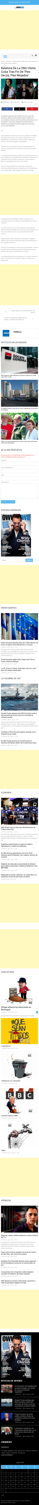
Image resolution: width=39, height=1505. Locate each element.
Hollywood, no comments (11, 1081)
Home (3, 61)
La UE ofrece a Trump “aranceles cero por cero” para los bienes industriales (18, 669)
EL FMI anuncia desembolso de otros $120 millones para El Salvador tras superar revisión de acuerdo (19, 855)
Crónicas (8, 61)
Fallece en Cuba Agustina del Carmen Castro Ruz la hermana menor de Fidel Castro (19, 442)
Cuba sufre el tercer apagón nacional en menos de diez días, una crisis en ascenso (18, 1253)
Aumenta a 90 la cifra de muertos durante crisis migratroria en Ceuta (18, 733)
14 (25, 1479)
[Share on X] (19, 109)
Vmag (13, 1502)
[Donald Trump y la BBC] (19, 1101)
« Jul (2, 1495)
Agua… (4, 1150)
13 (19, 1479)
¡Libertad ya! (6, 1046)
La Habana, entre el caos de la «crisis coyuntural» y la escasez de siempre (19, 409)
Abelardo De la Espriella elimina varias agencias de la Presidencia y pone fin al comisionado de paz (18, 1263)
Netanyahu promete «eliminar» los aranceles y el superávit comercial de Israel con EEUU (19, 876)
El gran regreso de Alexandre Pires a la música (23, 312)
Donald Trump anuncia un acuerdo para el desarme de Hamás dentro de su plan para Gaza (18, 742)
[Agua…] (19, 1135)
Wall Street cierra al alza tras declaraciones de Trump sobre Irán (18, 828)
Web (2, 475)
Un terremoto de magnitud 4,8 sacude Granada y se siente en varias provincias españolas (25, 1389)
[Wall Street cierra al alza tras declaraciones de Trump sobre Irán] (19, 811)
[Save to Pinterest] (32, 109)
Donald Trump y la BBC (10, 1116)
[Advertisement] (19, 29)
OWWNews (5, 102)
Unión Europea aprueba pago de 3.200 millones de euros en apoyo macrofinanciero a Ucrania (19, 644)
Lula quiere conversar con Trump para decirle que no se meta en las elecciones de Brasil (25, 1431)
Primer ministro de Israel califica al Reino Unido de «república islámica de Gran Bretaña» (25, 1417)
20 (19, 1482)
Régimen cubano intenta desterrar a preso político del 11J (19, 1236)
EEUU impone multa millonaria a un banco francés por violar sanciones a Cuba (18, 376)
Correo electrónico (7, 467)
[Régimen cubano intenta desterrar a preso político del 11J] (19, 1219)
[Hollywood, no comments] (19, 1066)
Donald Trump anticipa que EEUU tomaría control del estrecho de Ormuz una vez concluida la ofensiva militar (19, 715)
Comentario (5, 482)
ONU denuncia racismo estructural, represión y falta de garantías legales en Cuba (18, 1282)
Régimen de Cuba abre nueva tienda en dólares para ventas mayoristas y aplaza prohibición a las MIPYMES (19, 866)
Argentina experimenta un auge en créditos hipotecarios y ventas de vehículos (17, 845)
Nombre (4, 460)
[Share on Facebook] (7, 109)
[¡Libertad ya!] (19, 1031)
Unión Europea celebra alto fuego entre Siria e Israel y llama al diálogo (18, 660)
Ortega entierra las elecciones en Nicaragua (16, 1008)
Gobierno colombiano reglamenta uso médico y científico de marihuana (15, 319)
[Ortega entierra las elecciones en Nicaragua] (19, 990)
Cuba (31, 102)
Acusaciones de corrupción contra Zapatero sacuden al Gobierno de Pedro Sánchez (17, 1273)
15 (31, 1479)
